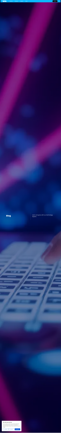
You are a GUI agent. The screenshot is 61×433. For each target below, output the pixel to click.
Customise (5, 429)
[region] (11, 426)
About (26, 1)
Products (16, 1)
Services (11, 1)
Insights (21, 1)
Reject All (11, 429)
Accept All (17, 429)
